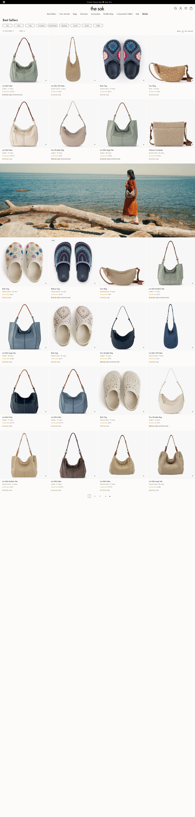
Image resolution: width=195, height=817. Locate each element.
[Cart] (191, 8)
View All (190, 31)
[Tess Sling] (171, 59)
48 (185, 31)
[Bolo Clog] (122, 59)
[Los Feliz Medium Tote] (171, 262)
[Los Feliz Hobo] (24, 59)
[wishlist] (185, 8)
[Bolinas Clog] (73, 262)
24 (182, 31)
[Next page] (109, 496)
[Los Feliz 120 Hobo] (73, 59)
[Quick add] (45, 80)
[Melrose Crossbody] (171, 123)
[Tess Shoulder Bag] (73, 123)
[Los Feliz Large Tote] (122, 123)
